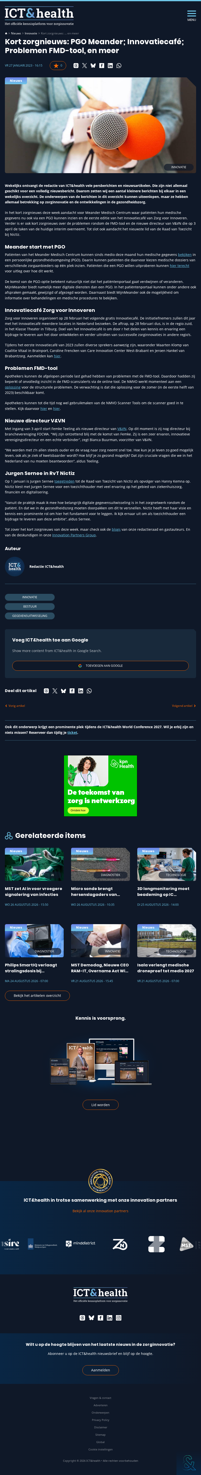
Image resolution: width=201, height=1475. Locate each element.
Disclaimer (100, 1427)
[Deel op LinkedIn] (110, 65)
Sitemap (100, 1434)
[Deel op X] (84, 65)
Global (100, 1442)
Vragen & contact (100, 1398)
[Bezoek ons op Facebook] (100, 1318)
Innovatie (31, 33)
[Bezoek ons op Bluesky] (91, 1318)
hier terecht (179, 265)
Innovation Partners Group (74, 535)
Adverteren (101, 1405)
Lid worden (100, 1104)
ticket (72, 732)
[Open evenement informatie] (188, 1462)
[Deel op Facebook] (101, 65)
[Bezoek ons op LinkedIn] (109, 1318)
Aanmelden (100, 1370)
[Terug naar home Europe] (39, 15)
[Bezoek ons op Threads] (82, 1318)
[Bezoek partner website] (28, 1244)
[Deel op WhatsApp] (118, 65)
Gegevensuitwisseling (29, 616)
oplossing (13, 387)
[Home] (6, 33)
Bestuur (30, 606)
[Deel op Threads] (76, 65)
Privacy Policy (100, 1420)
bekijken (185, 254)
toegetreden (64, 481)
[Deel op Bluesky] (93, 65)
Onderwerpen (100, 1412)
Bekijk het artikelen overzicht (37, 995)
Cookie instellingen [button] (100, 1449)
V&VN (121, 428)
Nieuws (16, 33)
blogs (116, 529)
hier (57, 356)
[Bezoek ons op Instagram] (118, 1318)
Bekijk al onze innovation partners (100, 1211)
